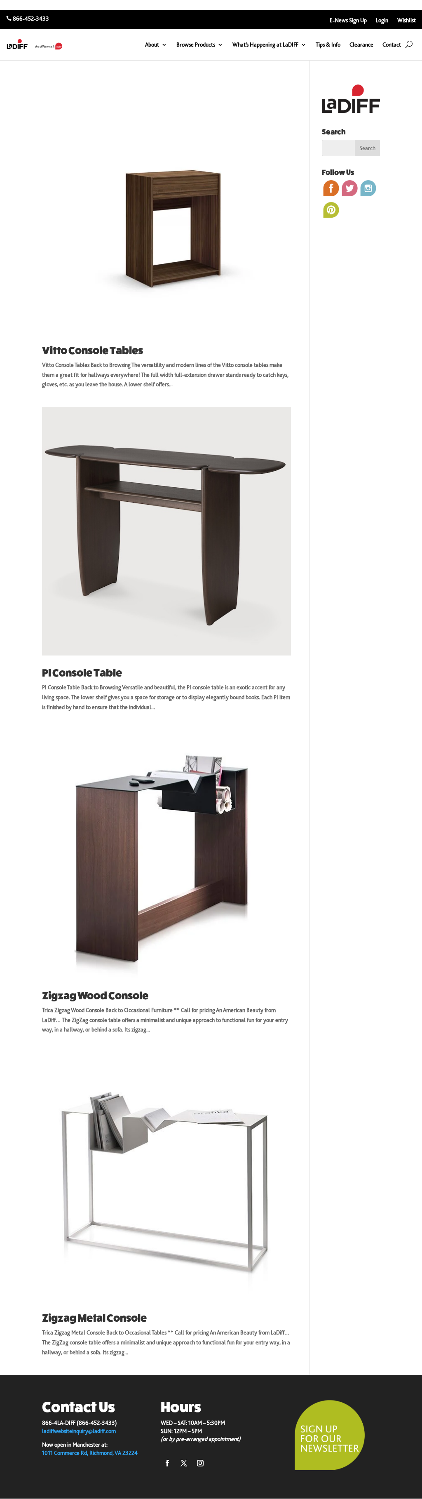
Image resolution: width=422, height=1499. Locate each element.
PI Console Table (82, 673)
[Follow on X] (183, 1463)
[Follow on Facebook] (167, 1463)
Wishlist (406, 20)
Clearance (361, 44)
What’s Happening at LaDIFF (265, 44)
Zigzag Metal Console (94, 1318)
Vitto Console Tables (92, 350)
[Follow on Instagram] (200, 1463)
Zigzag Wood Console (95, 995)
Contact (391, 44)
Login (382, 20)
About (152, 44)
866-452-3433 (31, 18)
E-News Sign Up (348, 20)
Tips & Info (328, 44)
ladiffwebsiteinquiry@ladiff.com (79, 1431)
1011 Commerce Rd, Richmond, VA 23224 (90, 1453)
